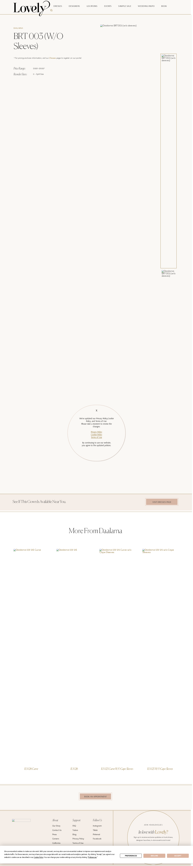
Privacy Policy (96, 432)
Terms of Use (96, 437)
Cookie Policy (96, 434)
